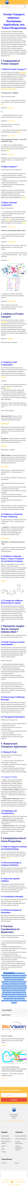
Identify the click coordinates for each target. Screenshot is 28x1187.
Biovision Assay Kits (20, 1138)
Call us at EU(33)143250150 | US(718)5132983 (14, 1121)
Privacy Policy (14, 1177)
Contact (3, 1146)
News (2, 1149)
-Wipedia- (8, 219)
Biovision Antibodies (20, 1136)
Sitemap (3, 1151)
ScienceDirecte (11, 120)
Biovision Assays (6, 1036)
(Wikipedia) (23, 72)
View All (17, 1163)
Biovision (3, 1163)
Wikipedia (10, 338)
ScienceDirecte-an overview (8, 89)
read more (4, 1045)
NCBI (2, 104)
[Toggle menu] (2, 2)
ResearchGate (10, 107)
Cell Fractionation (6, 1138)
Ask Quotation (5, 1136)
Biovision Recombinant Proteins (18, 1148)
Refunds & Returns (14, 1175)
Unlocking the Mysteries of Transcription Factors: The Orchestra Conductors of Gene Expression (13, 1069)
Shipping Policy (14, 1173)
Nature (19, 132)
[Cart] (26, 2)
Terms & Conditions (14, 1171)
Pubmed (3, 377)
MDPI (8, 260)
